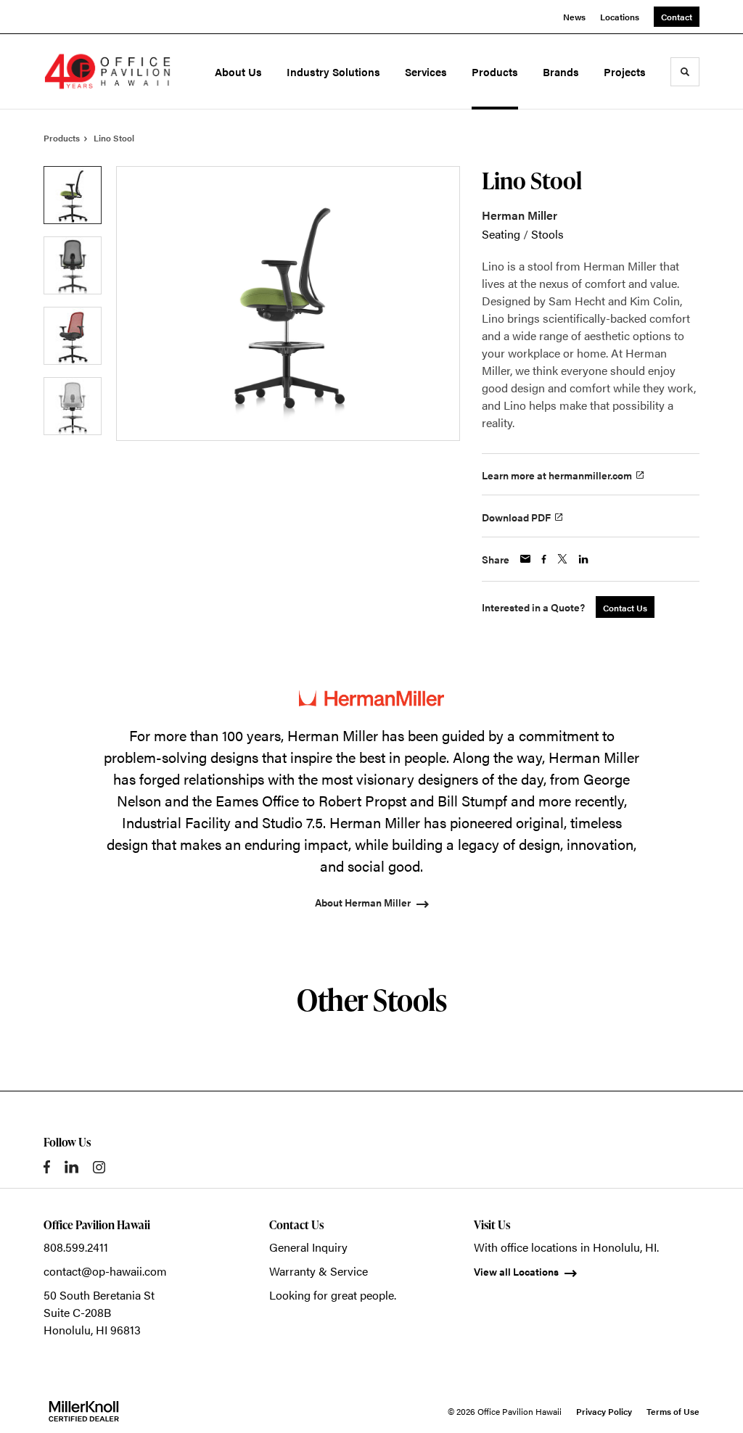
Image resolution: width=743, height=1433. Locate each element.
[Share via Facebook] (543, 559)
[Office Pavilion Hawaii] (107, 71)
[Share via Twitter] (562, 558)
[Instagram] (99, 1167)
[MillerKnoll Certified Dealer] (84, 1411)
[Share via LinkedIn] (583, 559)
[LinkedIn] (71, 1166)
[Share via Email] (525, 559)
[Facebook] (47, 1166)
